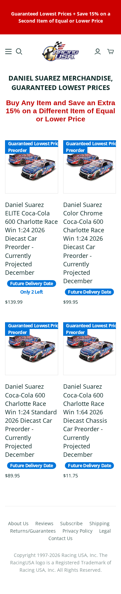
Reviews (44, 523)
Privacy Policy (77, 531)
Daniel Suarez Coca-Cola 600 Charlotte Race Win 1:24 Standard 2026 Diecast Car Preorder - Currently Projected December (31, 420)
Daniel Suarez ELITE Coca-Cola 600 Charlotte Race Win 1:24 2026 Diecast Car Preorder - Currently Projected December (31, 239)
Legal (105, 531)
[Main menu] (8, 51)
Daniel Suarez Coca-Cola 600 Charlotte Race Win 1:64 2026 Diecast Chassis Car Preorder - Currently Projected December (85, 420)
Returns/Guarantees (33, 531)
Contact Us (60, 538)
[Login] (97, 51)
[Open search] (19, 51)
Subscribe (71, 523)
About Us (18, 523)
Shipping (99, 523)
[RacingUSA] (60, 50)
